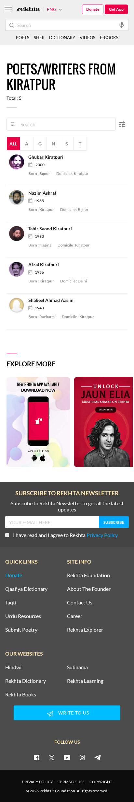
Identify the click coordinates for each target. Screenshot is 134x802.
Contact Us (79, 602)
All (13, 143)
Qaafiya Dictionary (26, 588)
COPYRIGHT (100, 781)
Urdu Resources (23, 616)
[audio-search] (121, 24)
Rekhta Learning (85, 680)
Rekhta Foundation (88, 575)
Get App (116, 9)
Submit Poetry (21, 629)
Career (74, 616)
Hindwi (13, 667)
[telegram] (97, 757)
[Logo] (28, 9)
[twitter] (52, 757)
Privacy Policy (102, 535)
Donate (92, 9)
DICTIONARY (62, 37)
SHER (39, 37)
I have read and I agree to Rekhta (65, 535)
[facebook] (36, 757)
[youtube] (67, 757)
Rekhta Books (20, 694)
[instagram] (82, 757)
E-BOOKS (109, 37)
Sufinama (77, 667)
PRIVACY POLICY (37, 781)
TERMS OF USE (71, 781)
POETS (22, 37)
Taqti (10, 602)
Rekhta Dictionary (25, 680)
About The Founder (89, 588)
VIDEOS (87, 37)
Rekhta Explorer (85, 629)
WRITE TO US (73, 713)
